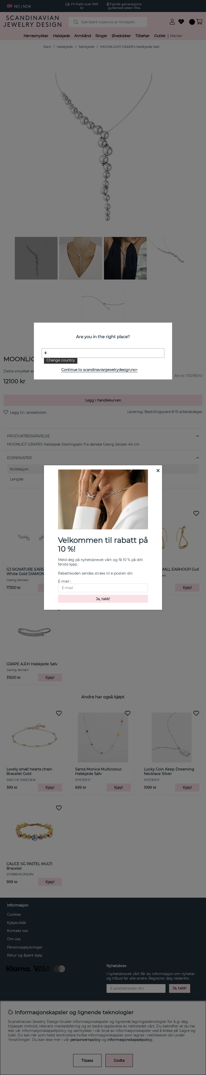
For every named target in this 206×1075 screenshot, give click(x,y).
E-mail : (64, 581)
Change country (60, 360)
